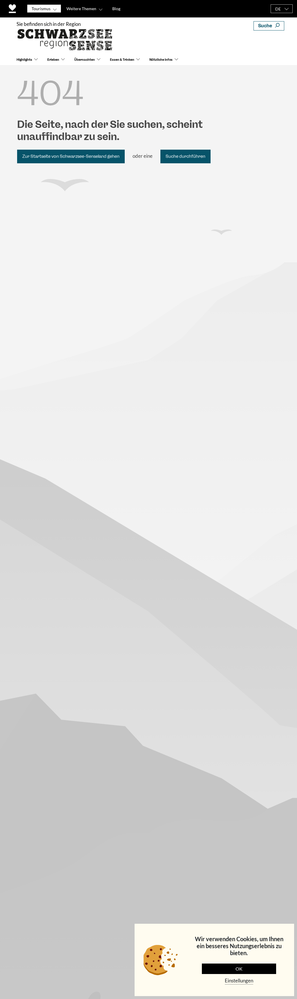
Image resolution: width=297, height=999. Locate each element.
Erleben (53, 60)
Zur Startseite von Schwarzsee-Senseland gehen (70, 156)
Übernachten (84, 60)
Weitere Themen (81, 8)
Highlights (24, 60)
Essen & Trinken (122, 60)
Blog (116, 8)
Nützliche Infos (161, 60)
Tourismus (41, 8)
